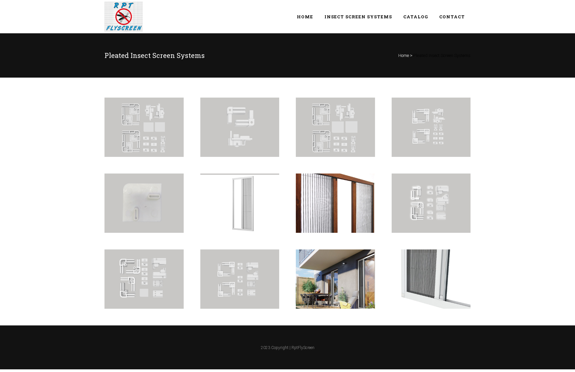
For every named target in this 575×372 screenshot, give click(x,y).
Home (403, 55)
